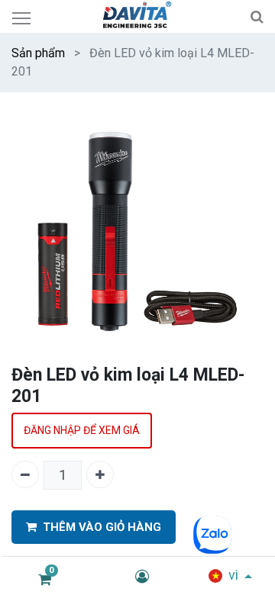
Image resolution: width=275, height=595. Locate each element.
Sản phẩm (38, 53)
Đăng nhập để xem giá (82, 430)
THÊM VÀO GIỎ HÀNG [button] (102, 527)
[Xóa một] (25, 474)
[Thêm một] (100, 474)
